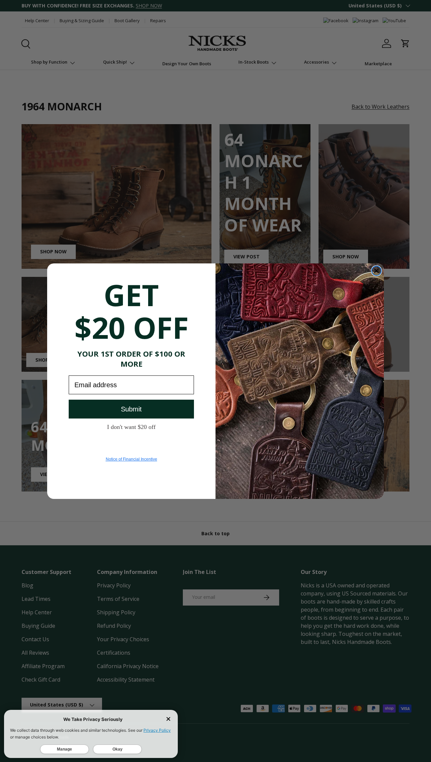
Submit (131, 409)
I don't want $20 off (131, 426)
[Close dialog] (376, 271)
